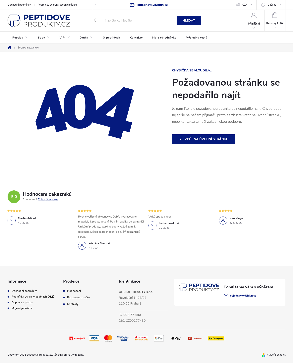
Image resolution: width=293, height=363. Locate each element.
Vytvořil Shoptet (276, 355)
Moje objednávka (22, 308)
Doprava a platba (22, 302)
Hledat (189, 20)
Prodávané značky (78, 297)
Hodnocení (74, 291)
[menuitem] (20, 38)
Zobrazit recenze (48, 199)
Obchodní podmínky (19, 5)
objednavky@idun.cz (243, 296)
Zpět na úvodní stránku (206, 139)
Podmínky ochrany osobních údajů (57, 5)
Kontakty (72, 304)
